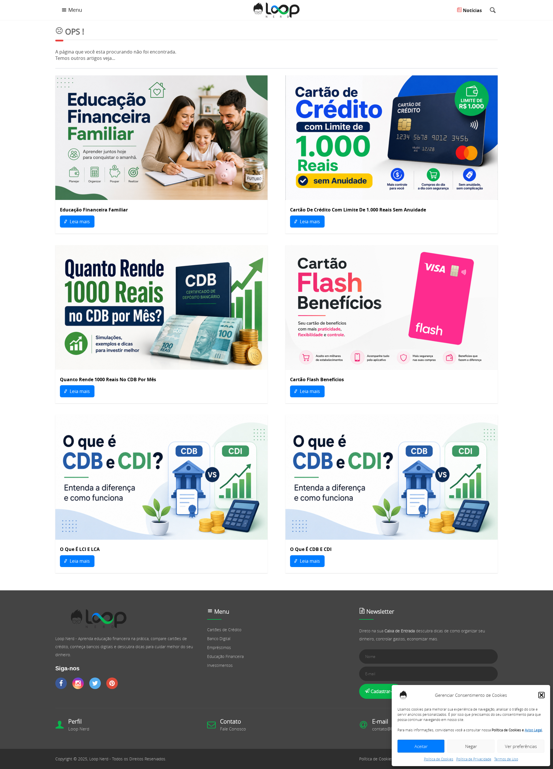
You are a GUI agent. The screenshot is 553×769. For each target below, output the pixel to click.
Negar (471, 746)
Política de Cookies (438, 759)
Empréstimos (219, 647)
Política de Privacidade (473, 759)
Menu (75, 10)
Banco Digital (218, 638)
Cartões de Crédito (224, 629)
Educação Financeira (225, 656)
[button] (541, 695)
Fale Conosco (233, 729)
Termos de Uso (506, 759)
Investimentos (220, 665)
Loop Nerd (78, 729)
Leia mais (79, 221)
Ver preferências (521, 746)
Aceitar (421, 746)
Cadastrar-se (383, 691)
